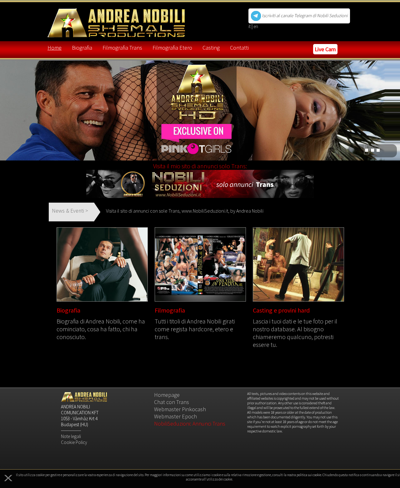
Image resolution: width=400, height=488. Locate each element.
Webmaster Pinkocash (180, 409)
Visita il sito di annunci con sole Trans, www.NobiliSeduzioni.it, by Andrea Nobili (184, 211)
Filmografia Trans (122, 47)
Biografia (82, 47)
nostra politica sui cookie (304, 475)
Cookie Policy (74, 442)
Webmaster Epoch (175, 416)
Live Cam (325, 49)
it (250, 26)
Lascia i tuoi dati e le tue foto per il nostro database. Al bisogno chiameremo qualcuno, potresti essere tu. (295, 332)
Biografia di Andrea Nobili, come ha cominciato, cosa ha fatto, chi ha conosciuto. (101, 329)
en (255, 26)
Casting (211, 47)
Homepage (167, 394)
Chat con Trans (171, 402)
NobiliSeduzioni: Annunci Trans (189, 423)
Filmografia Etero (172, 47)
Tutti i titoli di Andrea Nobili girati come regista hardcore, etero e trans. (195, 329)
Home (55, 47)
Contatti (239, 47)
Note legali (71, 436)
